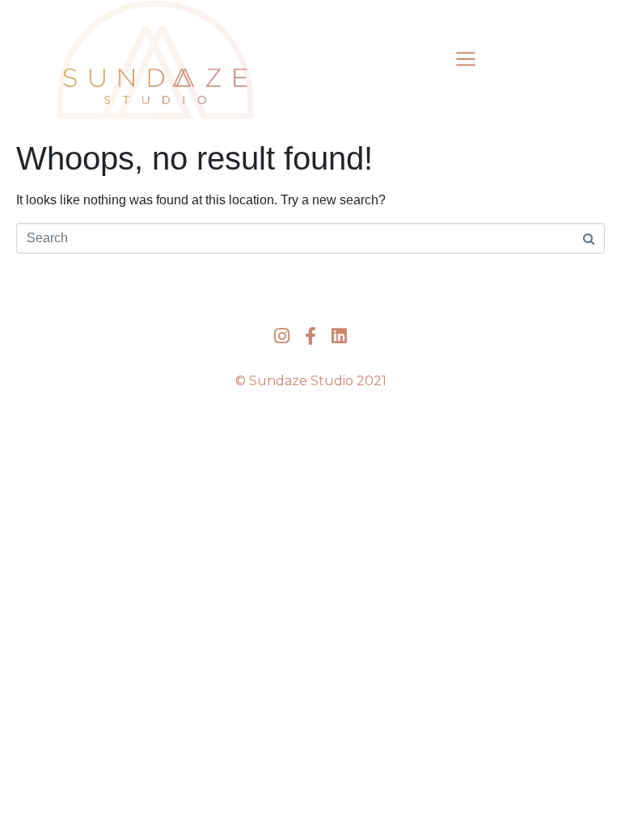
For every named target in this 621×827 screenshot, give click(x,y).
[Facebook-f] (310, 335)
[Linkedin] (339, 335)
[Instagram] (282, 335)
